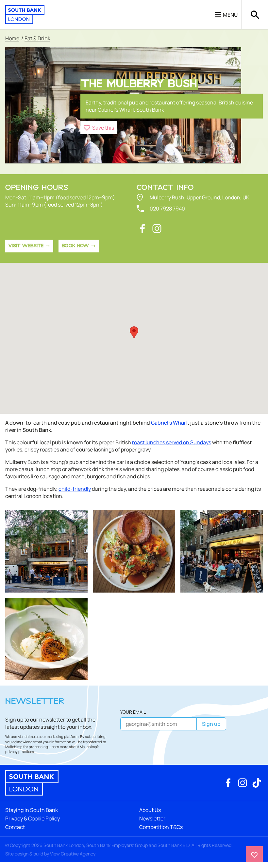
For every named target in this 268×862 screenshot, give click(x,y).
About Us (150, 810)
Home (12, 38)
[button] (98, 127)
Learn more (59, 746)
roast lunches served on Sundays (171, 442)
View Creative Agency (72, 854)
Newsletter (152, 818)
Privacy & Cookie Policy (32, 818)
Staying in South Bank (31, 810)
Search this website (255, 14)
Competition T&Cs (161, 827)
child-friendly (75, 488)
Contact (15, 827)
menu (230, 14)
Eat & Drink (37, 38)
